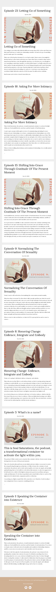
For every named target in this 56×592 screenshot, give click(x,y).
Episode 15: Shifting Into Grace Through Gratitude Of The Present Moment (26, 168)
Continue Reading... (9, 77)
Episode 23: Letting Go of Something (27, 10)
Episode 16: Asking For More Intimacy (28, 86)
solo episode (15, 14)
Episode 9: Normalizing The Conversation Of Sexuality (21, 250)
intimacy (6, 90)
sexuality (11, 256)
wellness (21, 14)
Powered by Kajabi (28, 583)
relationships (7, 14)
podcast (11, 90)
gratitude (6, 176)
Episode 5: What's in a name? (22, 412)
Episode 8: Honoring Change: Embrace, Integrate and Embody (24, 333)
